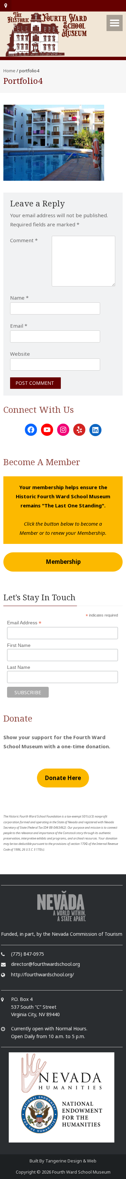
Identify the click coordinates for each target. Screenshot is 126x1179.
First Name (19, 645)
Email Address (24, 623)
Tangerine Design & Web (70, 1161)
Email (18, 325)
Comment (24, 240)
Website (20, 353)
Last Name (18, 667)
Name (19, 297)
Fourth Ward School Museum (81, 1172)
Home (9, 71)
